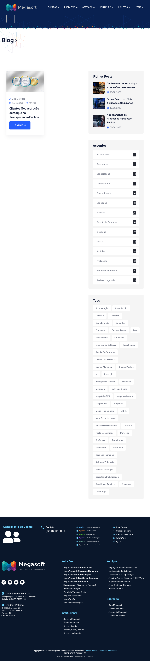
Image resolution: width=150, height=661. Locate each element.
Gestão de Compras (107, 222)
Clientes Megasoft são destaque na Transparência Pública (24, 112)
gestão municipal (104, 367)
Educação (102, 202)
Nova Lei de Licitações (106, 425)
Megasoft (118, 403)
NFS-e (100, 241)
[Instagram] (3, 582)
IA (97, 374)
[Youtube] (16, 582)
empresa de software (106, 345)
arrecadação (102, 308)
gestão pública (126, 367)
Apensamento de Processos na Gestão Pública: (119, 118)
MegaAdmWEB (103, 396)
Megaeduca (101, 403)
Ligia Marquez (18, 99)
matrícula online (119, 389)
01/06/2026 (115, 127)
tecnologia (101, 491)
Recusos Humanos (105, 455)
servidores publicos (105, 484)
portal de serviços (105, 433)
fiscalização (129, 345)
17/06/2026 (115, 108)
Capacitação (103, 173)
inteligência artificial (105, 382)
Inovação (101, 231)
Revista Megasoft (106, 280)
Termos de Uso (91, 651)
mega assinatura (125, 396)
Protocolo (102, 260)
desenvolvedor (119, 330)
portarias (124, 433)
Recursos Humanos (107, 270)
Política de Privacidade (108, 651)
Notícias (32, 103)
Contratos (100, 330)
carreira (100, 316)
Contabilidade (104, 193)
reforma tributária (105, 462)
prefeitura (100, 440)
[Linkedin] (22, 582)
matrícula (100, 389)
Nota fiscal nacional (106, 418)
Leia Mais (18, 125)
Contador (120, 323)
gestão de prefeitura (106, 360)
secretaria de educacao (107, 477)
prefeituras (117, 440)
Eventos (101, 212)
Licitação (126, 382)
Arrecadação (103, 154)
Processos (101, 447)
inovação (108, 374)
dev (135, 330)
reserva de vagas (104, 469)
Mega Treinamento (105, 411)
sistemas (126, 484)
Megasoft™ (71, 656)
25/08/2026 (115, 92)
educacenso (102, 338)
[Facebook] (10, 582)
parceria (128, 425)
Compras (114, 316)
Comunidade (103, 183)
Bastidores (102, 164)
